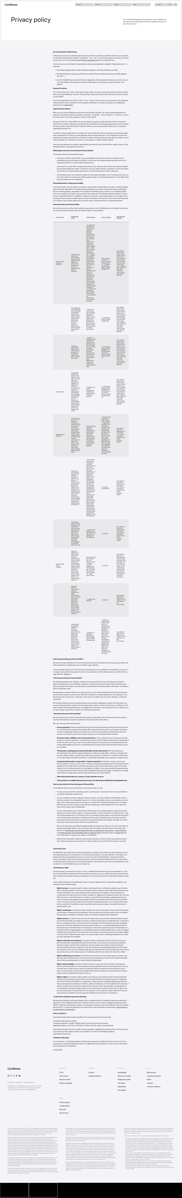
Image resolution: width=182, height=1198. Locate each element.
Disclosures (63, 1113)
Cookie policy (64, 1106)
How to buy (63, 1076)
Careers (150, 1083)
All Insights (122, 1090)
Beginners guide (124, 1079)
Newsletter (122, 1087)
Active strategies (65, 1083)
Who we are (151, 1072)
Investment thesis (154, 1076)
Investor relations (153, 1087)
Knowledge (122, 1072)
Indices (91, 1072)
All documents (65, 1079)
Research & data (124, 1076)
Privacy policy (64, 1102)
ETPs (61, 1072)
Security (62, 1109)
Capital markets (95, 1076)
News (149, 1079)
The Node (121, 1083)
